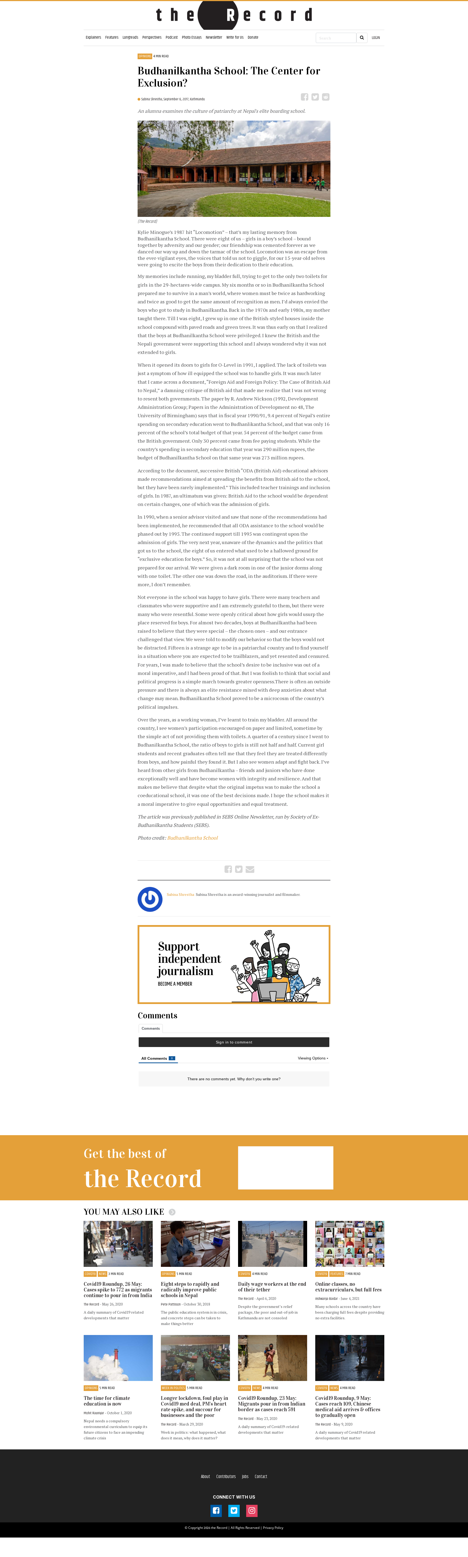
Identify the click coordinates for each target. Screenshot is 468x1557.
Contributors (226, 1476)
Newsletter (214, 37)
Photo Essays (192, 37)
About (205, 1476)
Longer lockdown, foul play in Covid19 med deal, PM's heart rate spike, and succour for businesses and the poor (194, 1406)
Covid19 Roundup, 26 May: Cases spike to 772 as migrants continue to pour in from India (118, 1289)
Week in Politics (173, 1388)
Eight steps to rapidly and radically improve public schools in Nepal (190, 1289)
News (102, 1274)
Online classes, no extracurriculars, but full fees (348, 1287)
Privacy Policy (273, 1527)
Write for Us (234, 37)
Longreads (130, 37)
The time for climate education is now (107, 1401)
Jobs (245, 1476)
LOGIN (376, 37)
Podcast (172, 37)
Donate (253, 37)
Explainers (93, 37)
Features (111, 37)
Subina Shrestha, (152, 99)
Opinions (145, 56)
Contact (261, 1476)
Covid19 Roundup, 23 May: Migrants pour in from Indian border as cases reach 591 (271, 1404)
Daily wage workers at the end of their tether (272, 1287)
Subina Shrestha (181, 894)
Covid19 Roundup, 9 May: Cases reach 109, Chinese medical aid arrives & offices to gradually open (347, 1406)
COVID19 (90, 1274)
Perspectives (151, 37)
